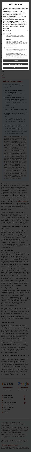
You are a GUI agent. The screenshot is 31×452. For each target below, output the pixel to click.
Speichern (15, 60)
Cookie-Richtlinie (19, 26)
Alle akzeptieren (15, 67)
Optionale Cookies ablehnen (15, 64)
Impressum (6, 28)
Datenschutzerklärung (9, 26)
